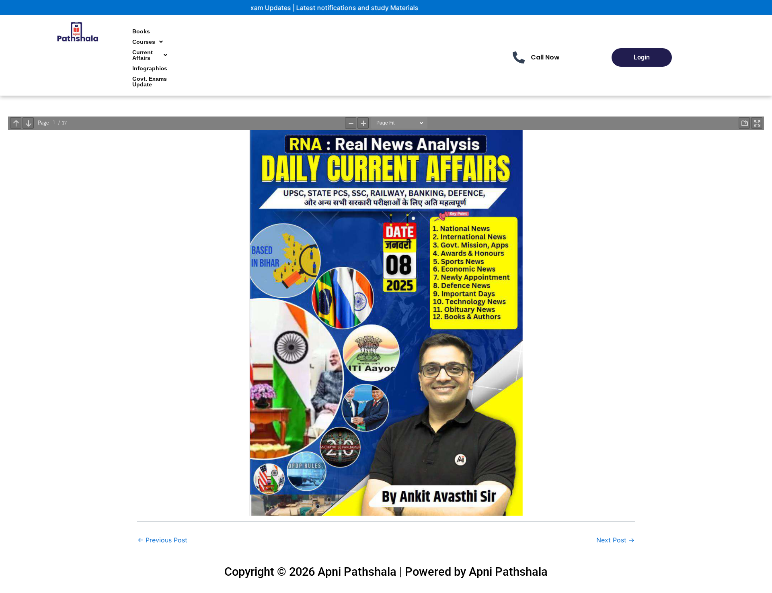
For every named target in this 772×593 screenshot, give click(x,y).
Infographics (149, 68)
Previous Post (162, 540)
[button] (147, 42)
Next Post (615, 540)
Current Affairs (142, 55)
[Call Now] (519, 57)
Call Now (545, 57)
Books (141, 31)
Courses (143, 42)
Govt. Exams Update (149, 82)
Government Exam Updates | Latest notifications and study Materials (278, 8)
